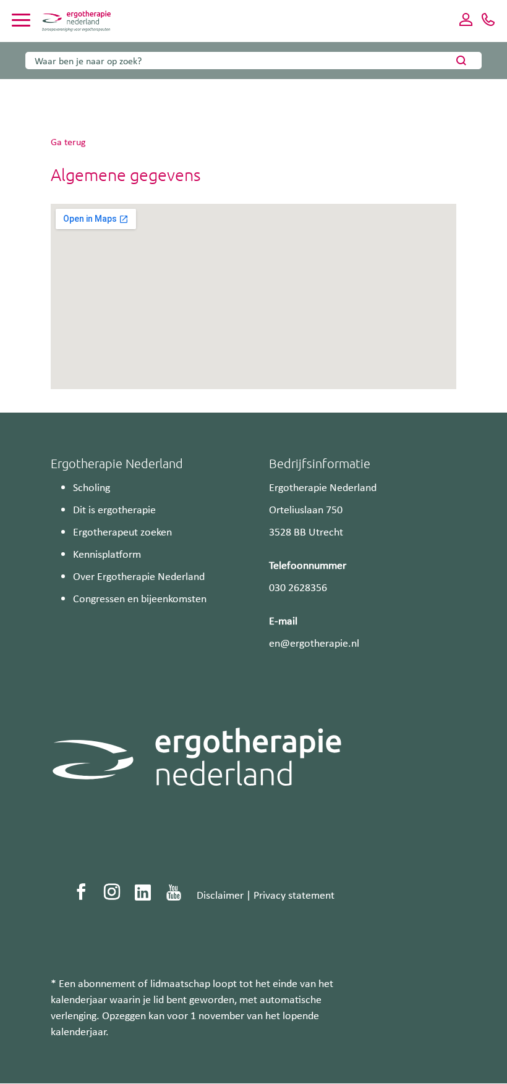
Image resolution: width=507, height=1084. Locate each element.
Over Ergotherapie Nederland (139, 575)
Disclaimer (220, 894)
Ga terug (68, 141)
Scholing (91, 486)
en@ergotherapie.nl (314, 642)
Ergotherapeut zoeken (122, 531)
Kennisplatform (107, 553)
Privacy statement (294, 894)
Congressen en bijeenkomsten (140, 597)
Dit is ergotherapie (114, 509)
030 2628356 (298, 586)
